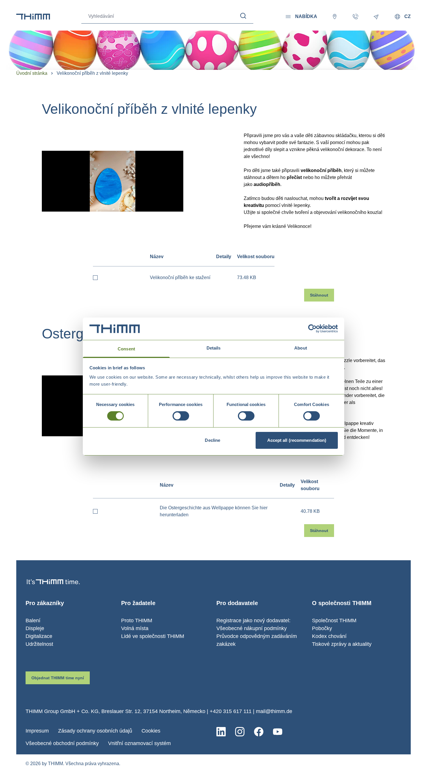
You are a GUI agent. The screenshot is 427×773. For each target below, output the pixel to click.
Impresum (37, 731)
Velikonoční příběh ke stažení (180, 277)
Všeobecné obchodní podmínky (62, 743)
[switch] (181, 416)
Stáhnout (319, 295)
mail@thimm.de (274, 711)
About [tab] (300, 347)
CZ (407, 16)
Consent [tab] (126, 348)
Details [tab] (214, 347)
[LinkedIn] (221, 731)
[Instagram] (240, 731)
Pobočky (322, 628)
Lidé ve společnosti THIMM (152, 636)
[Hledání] (243, 16)
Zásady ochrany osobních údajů (95, 731)
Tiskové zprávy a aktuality (342, 644)
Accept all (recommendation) (296, 440)
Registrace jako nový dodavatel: (253, 620)
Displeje (35, 628)
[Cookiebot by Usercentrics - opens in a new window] (312, 328)
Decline (212, 440)
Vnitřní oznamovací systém (139, 743)
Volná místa (134, 628)
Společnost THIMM (334, 620)
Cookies (150, 731)
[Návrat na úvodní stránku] (33, 16)
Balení (33, 620)
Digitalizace (39, 636)
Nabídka (306, 16)
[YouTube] (277, 731)
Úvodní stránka (31, 73)
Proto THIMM (136, 620)
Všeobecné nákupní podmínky (251, 628)
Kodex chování (329, 636)
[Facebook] (258, 731)
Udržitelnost (39, 644)
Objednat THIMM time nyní (57, 678)
